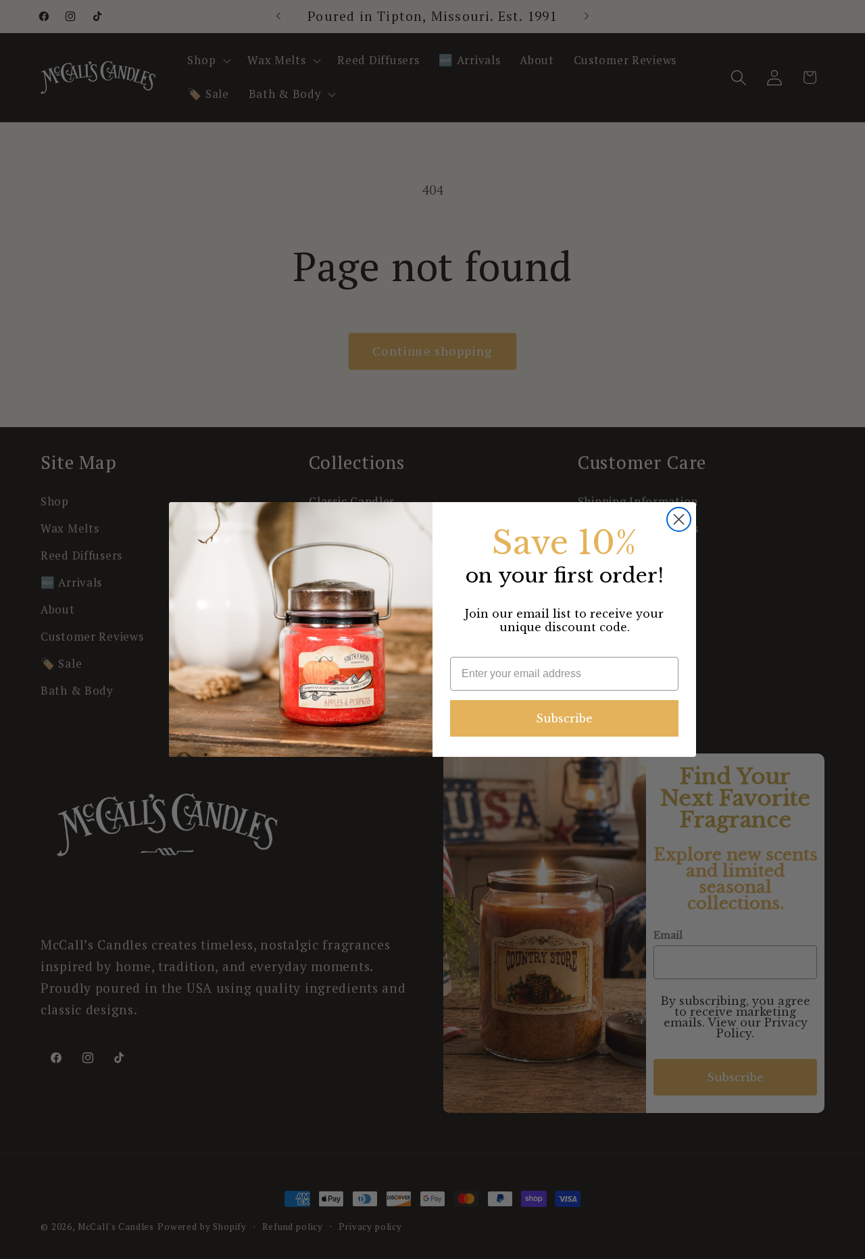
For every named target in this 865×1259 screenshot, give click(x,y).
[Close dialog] (679, 519)
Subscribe (564, 718)
